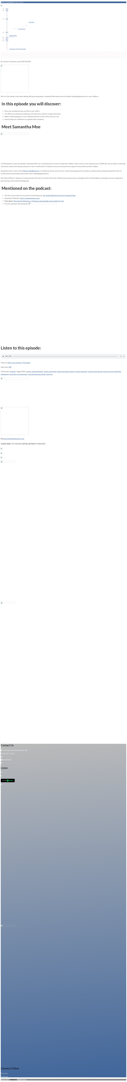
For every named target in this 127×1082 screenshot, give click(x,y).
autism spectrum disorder (112, 371)
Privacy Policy (5, 1079)
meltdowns (5, 374)
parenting (13, 374)
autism (28, 371)
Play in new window (14, 363)
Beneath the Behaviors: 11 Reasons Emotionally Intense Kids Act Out (39, 201)
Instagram (5, 1076)
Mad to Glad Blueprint (31, 171)
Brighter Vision (21, 1079)
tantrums (49, 374)
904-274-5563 (19, 2)
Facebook (5, 1073)
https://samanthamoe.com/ (30, 198)
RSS (10, 367)
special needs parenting (36, 374)
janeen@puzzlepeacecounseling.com (12, 763)
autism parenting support (66, 371)
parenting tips (22, 374)
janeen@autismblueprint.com (13, 439)
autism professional (95, 371)
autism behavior (37, 371)
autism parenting (50, 371)
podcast (13, 371)
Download (26, 363)
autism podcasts (81, 371)
